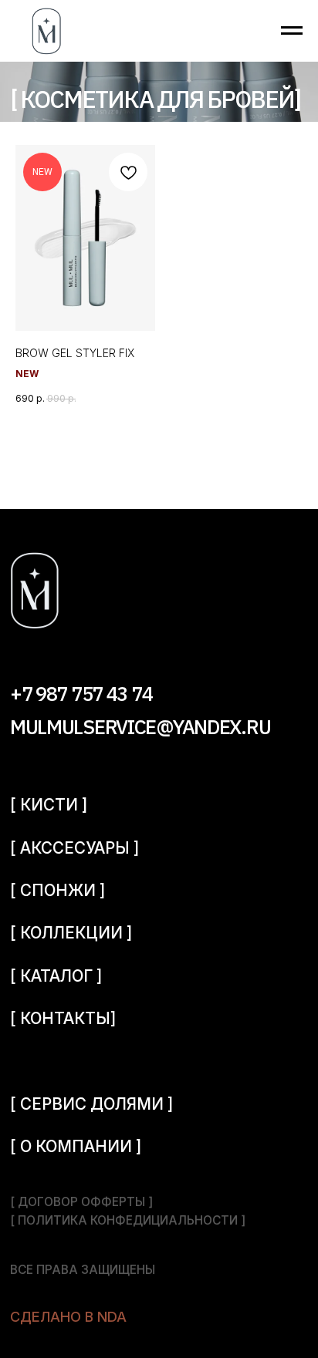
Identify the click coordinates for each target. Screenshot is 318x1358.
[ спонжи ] (57, 890)
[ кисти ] (48, 804)
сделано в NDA (68, 1317)
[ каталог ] (56, 976)
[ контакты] (63, 1018)
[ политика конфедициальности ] (127, 1220)
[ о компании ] (75, 1146)
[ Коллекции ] (71, 932)
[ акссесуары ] (74, 848)
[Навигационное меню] (292, 30)
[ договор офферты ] (81, 1202)
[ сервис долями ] (91, 1104)
